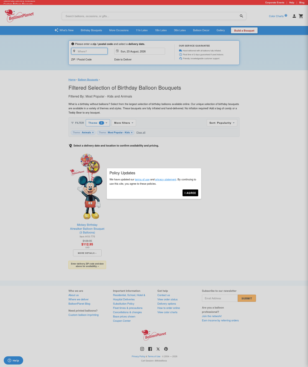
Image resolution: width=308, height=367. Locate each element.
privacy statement (165, 179)
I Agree (190, 193)
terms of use (142, 179)
